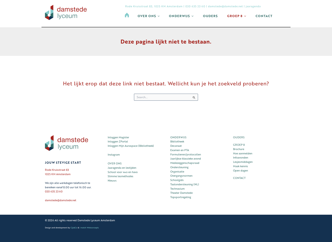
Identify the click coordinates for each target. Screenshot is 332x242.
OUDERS (239, 137)
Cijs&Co (74, 227)
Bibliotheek (177, 141)
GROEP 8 (239, 145)
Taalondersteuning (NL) (184, 184)
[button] (158, 15)
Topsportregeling (180, 197)
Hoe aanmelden (242, 153)
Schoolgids (177, 180)
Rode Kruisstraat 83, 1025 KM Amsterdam (154, 6)
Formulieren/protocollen (185, 154)
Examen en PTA (179, 150)
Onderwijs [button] (179, 16)
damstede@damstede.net (225, 6)
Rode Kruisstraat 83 (57, 170)
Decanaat (176, 146)
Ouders (210, 16)
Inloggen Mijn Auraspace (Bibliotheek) (131, 146)
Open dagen (240, 170)
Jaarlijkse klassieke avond (185, 158)
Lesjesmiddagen (243, 162)
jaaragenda (253, 6)
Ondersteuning (179, 167)
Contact (264, 16)
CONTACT (239, 178)
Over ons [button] (147, 16)
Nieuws (112, 180)
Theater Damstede (181, 193)
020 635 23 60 (195, 6)
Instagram (114, 154)
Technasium (177, 188)
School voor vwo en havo (123, 172)
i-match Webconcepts (89, 227)
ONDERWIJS (178, 137)
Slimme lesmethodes (120, 176)
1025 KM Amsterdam (58, 174)
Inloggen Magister (118, 137)
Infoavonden (240, 157)
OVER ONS (115, 163)
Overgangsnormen (181, 176)
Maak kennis (240, 166)
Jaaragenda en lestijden (122, 168)
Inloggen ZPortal (118, 141)
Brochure (238, 149)
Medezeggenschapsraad (184, 163)
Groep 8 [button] (234, 16)
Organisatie (177, 171)
